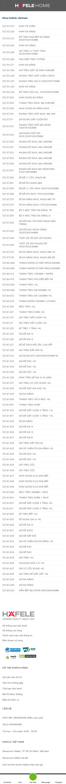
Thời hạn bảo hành (12, 688)
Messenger (45, 782)
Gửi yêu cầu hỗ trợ (12, 677)
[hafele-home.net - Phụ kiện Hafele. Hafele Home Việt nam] (33, 5)
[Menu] (4, 5)
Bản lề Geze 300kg (12, 694)
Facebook (7, 782)
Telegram (58, 782)
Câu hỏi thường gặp (12, 682)
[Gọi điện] (33, 777)
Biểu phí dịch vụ (10, 699)
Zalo (20, 782)
